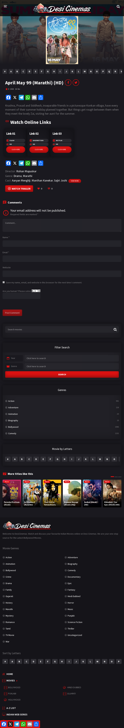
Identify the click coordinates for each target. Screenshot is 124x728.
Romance (10, 622)
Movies (10, 680)
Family (9, 589)
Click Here (16, 149)
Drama (18, 176)
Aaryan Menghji (21, 180)
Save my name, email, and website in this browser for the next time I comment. (44, 282)
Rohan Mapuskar (26, 171)
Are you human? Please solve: (17, 291)
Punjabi (71, 615)
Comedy (12, 433)
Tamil (8, 628)
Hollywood (14, 699)
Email (6, 252)
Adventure (13, 407)
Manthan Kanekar (42, 180)
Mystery (10, 615)
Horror (71, 602)
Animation (13, 413)
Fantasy (71, 589)
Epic (70, 583)
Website (7, 267)
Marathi (27, 176)
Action (11, 401)
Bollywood (13, 426)
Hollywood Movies (18, 720)
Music (70, 609)
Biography (13, 420)
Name (6, 237)
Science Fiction (75, 622)
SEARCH (62, 374)
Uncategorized (75, 635)
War (7, 641)
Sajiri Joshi (60, 180)
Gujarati (9, 596)
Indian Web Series (16, 714)
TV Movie (10, 635)
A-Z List (11, 708)
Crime (8, 576)
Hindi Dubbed (74, 596)
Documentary (74, 576)
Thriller (71, 628)
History (9, 602)
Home (9, 674)
